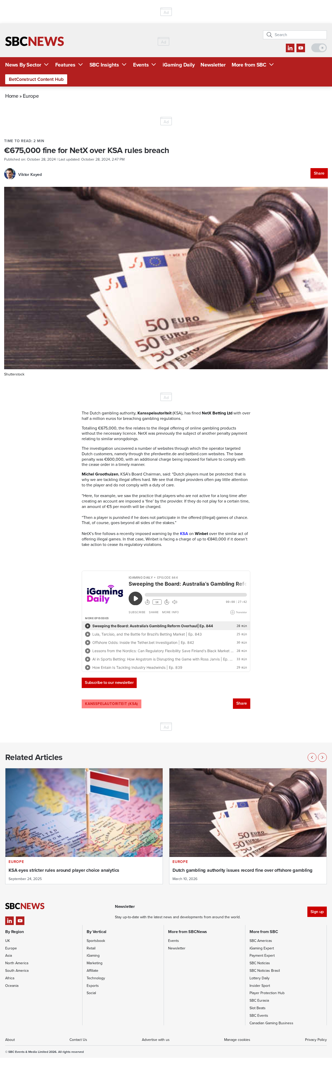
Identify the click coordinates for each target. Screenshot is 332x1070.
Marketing (94, 963)
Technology (96, 978)
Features (65, 65)
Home (11, 96)
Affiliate (92, 970)
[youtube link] (300, 48)
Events (141, 65)
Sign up (317, 912)
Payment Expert (262, 955)
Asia (8, 955)
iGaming (93, 955)
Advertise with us (156, 1039)
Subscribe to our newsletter (109, 682)
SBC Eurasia (259, 1000)
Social (91, 993)
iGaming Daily (179, 65)
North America (16, 963)
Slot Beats (258, 1008)
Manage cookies (237, 1039)
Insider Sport (260, 985)
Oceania (11, 985)
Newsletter (213, 65)
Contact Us (78, 1039)
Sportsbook (96, 940)
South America (17, 970)
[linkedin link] (290, 48)
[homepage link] (34, 41)
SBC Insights (104, 65)
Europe (31, 96)
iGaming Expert (262, 948)
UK (7, 940)
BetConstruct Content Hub (36, 79)
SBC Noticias (260, 963)
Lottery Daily (259, 978)
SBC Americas (261, 940)
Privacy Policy (316, 1039)
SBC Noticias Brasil (265, 970)
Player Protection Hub (267, 993)
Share (319, 173)
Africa (9, 978)
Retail (91, 948)
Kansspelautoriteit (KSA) (111, 703)
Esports (93, 985)
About (10, 1039)
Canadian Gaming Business (271, 1023)
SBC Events (259, 1015)
